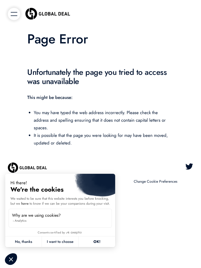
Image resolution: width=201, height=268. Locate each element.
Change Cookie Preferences (155, 181)
